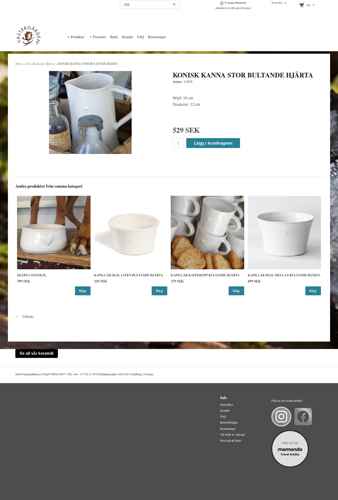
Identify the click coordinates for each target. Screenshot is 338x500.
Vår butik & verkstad (232, 434)
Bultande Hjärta (44, 63)
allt (27, 63)
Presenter (99, 36)
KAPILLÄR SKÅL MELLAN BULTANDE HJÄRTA (284, 275)
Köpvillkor (226, 404)
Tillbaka (26, 316)
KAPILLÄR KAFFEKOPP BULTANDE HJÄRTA (205, 275)
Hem (18, 63)
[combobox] (279, 3)
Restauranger (157, 36)
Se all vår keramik (37, 353)
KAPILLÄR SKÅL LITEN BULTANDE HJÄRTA (128, 275)
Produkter (78, 36)
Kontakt (127, 36)
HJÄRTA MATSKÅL (32, 275)
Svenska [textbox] (277, 3)
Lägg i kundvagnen (213, 143)
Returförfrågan (229, 422)
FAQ (140, 36)
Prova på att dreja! (230, 440)
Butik (114, 36)
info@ (19, 374)
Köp (82, 291)
